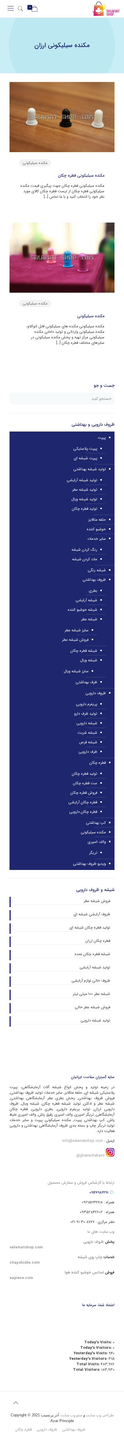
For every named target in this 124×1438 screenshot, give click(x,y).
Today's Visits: (98, 1342)
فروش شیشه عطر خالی (92, 1007)
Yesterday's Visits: (91, 1353)
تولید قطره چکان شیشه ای (89, 928)
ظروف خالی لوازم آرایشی (91, 981)
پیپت (102, 438)
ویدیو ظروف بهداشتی (89, 864)
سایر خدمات (96, 539)
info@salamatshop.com (82, 1141)
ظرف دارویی (87, 752)
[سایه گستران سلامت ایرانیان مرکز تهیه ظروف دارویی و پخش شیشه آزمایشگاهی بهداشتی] (106, 8)
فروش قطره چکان (83, 793)
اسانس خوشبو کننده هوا (84, 1272)
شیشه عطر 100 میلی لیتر (91, 994)
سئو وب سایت (71, 1415)
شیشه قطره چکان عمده (92, 954)
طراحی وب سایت (100, 1415)
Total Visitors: (87, 1370)
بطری (93, 591)
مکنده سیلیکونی (35, 163)
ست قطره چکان (85, 783)
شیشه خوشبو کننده (82, 610)
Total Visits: (88, 1364)
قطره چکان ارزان (97, 941)
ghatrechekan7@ (90, 1156)
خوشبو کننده (96, 529)
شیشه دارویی (86, 723)
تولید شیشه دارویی (95, 1021)
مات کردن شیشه (84, 559)
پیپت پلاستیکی (85, 449)
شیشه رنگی (97, 570)
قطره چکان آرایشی (82, 802)
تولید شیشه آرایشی (82, 480)
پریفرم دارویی (86, 704)
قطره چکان (97, 763)
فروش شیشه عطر (75, 640)
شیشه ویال (88, 660)
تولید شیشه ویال (84, 499)
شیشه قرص (88, 742)
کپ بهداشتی (96, 823)
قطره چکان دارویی (83, 812)
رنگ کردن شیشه (84, 550)
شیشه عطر (89, 619)
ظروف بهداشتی (94, 580)
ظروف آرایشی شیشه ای (92, 914)
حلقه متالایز (97, 520)
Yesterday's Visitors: (88, 1359)
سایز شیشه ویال (76, 671)
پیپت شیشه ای (85, 458)
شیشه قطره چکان (83, 651)
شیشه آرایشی (86, 600)
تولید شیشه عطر (84, 490)
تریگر (93, 853)
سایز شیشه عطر (77, 630)
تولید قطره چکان (84, 509)
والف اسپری (97, 842)
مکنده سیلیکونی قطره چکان (81, 175)
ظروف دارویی (95, 693)
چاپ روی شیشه (90, 1257)
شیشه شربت (87, 733)
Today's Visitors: (96, 1348)
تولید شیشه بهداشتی (89, 469)
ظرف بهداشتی (86, 682)
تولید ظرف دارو (85, 714)
